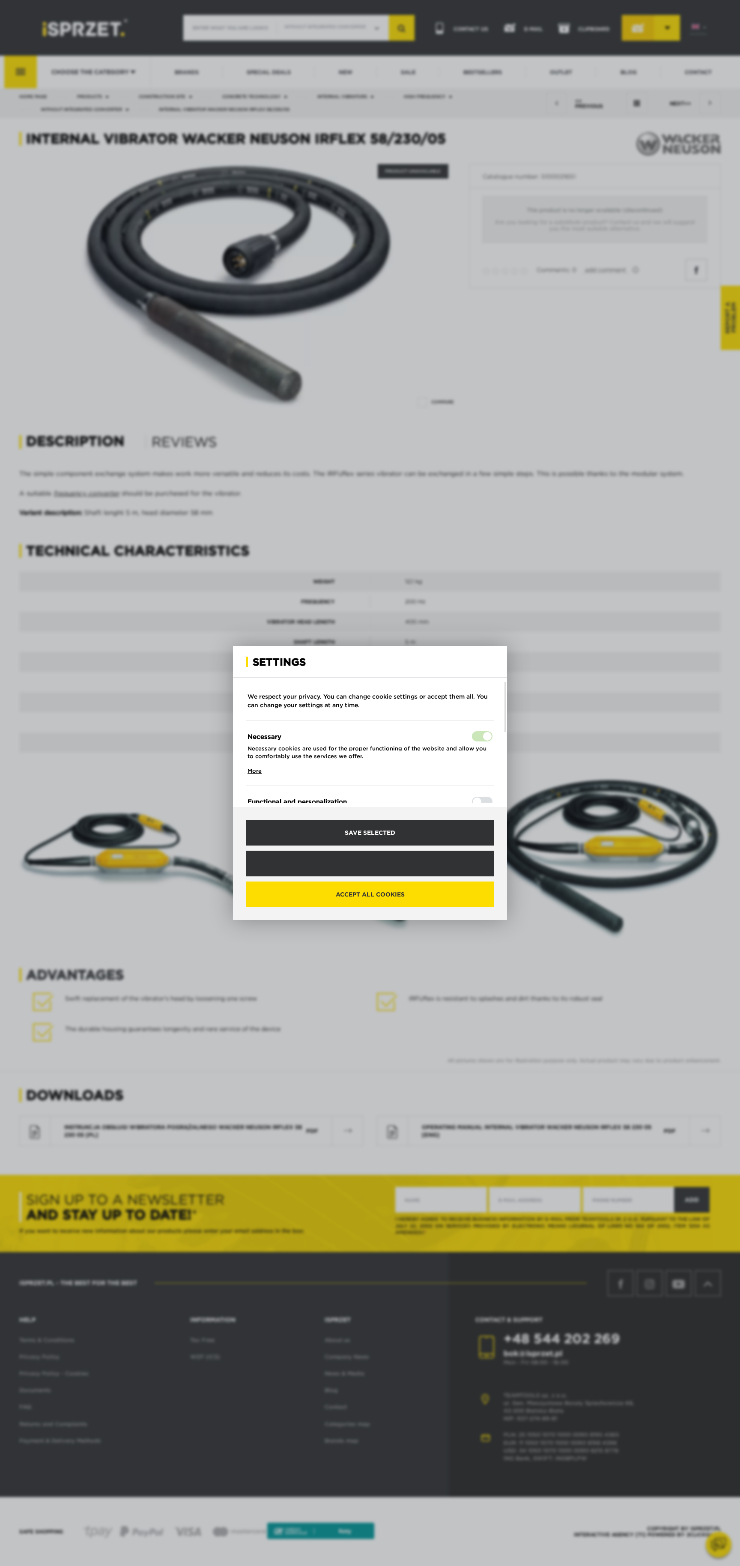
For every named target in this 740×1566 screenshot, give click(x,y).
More (255, 770)
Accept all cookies (370, 894)
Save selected (370, 833)
